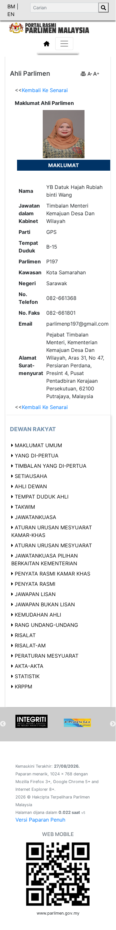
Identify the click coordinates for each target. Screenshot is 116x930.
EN (10, 14)
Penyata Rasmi (35, 584)
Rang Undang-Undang (46, 625)
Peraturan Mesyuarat (46, 656)
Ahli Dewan (31, 486)
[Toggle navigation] (64, 43)
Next (113, 724)
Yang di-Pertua (36, 455)
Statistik (27, 676)
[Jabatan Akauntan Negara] (77, 723)
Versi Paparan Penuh (40, 819)
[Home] (58, 27)
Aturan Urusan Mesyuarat (53, 545)
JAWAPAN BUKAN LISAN (45, 604)
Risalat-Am (30, 645)
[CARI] (103, 8)
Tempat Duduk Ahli (41, 496)
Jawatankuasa (35, 517)
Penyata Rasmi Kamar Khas (52, 573)
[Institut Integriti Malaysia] (31, 721)
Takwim (25, 507)
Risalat (25, 635)
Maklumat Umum (38, 445)
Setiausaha (31, 476)
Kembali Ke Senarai (45, 90)
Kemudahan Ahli (38, 614)
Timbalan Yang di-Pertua (50, 466)
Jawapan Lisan (35, 594)
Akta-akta (29, 666)
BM (12, 6)
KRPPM (23, 686)
